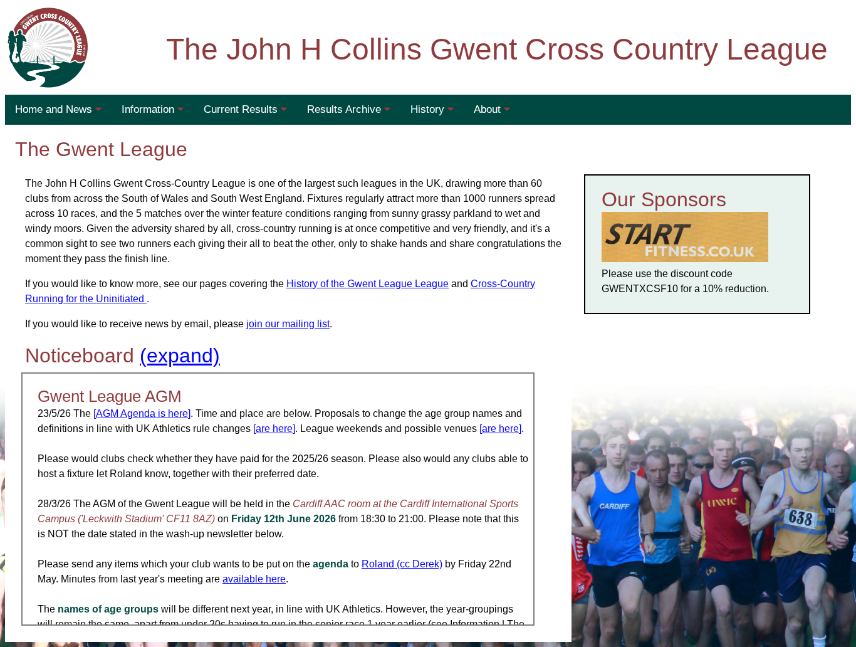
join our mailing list (288, 323)
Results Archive (345, 109)
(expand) (180, 355)
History (428, 109)
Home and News (55, 109)
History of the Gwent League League (367, 283)
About (489, 109)
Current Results (242, 109)
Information (149, 109)
